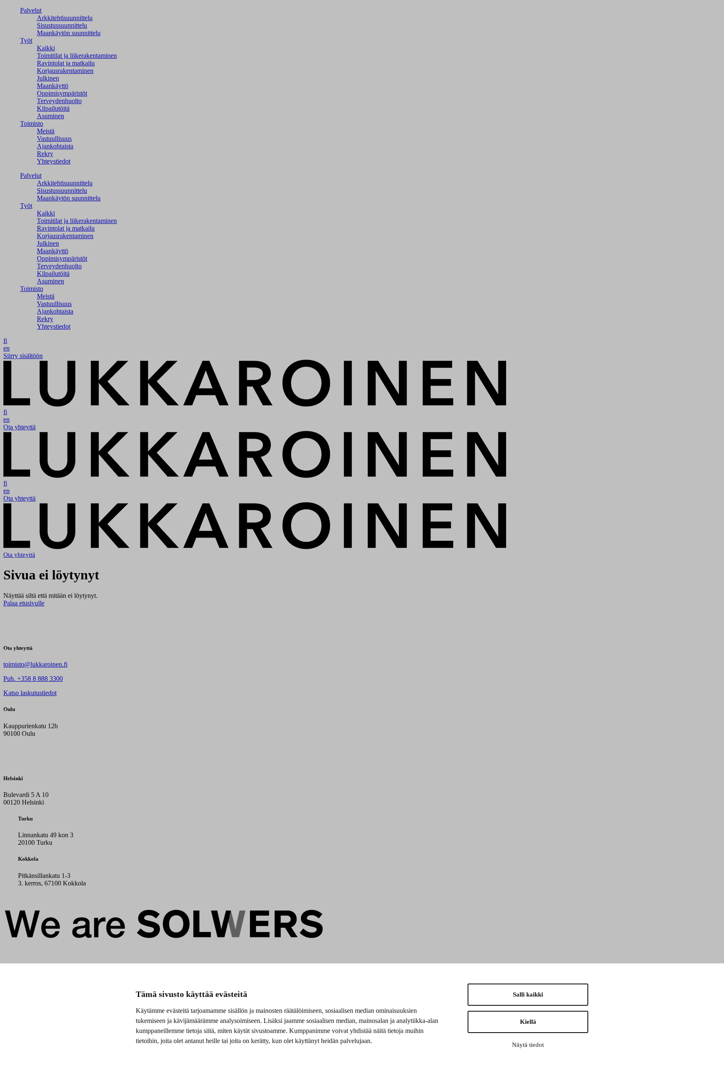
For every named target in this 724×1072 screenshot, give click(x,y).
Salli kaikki (528, 994)
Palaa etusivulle (23, 603)
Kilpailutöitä (53, 108)
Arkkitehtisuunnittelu (65, 17)
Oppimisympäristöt (62, 93)
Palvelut (30, 10)
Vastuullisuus (54, 138)
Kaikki (46, 48)
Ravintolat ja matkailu (66, 63)
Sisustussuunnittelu (62, 25)
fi (5, 340)
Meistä (45, 131)
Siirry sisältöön (23, 355)
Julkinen (48, 78)
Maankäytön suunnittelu (69, 32)
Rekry (45, 153)
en (6, 348)
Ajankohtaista (55, 146)
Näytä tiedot (528, 1044)
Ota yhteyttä (19, 427)
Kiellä (528, 1021)
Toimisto (31, 123)
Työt (26, 40)
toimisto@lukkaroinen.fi (35, 664)
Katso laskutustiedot (30, 692)
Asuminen (50, 115)
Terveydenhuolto (59, 100)
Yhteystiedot (53, 161)
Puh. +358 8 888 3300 (33, 678)
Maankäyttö (52, 85)
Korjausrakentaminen (65, 70)
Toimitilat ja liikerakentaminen (77, 55)
